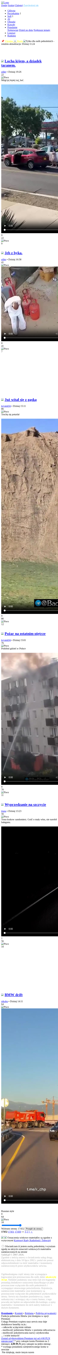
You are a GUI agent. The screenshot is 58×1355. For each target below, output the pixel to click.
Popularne (12, 27)
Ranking (11, 35)
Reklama (29, 1313)
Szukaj (11, 5)
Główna (11, 10)
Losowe (11, 33)
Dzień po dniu (26, 30)
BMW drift (14, 995)
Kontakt (19, 1313)
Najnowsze (12, 30)
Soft (9, 16)
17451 (11, 1231)
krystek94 (6, 406)
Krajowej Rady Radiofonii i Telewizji (32, 1240)
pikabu (4, 1001)
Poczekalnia (13, 13)
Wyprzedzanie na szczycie (25, 804)
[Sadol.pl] (5, 2)
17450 (18, 1231)
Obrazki (11, 21)
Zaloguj (19, 5)
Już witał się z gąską (21, 400)
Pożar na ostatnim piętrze (25, 634)
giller (3, 72)
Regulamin (7, 1313)
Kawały (11, 24)
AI (8, 19)
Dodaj (4, 5)
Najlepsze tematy (42, 30)
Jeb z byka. (13, 253)
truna (3, 811)
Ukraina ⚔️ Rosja (14, 41)
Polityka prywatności (46, 1313)
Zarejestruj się (31, 5)
